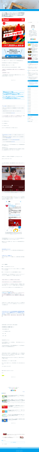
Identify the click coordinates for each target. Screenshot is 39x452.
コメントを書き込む (13, 442)
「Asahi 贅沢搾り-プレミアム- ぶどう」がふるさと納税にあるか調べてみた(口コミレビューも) (33, 65)
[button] (37, 22)
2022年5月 (29, 94)
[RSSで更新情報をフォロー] (15, 390)
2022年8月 (29, 89)
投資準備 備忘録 (30, 121)
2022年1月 (29, 100)
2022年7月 (29, 91)
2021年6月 (29, 111)
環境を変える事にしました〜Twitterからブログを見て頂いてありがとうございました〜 (33, 68)
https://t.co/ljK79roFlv (8, 137)
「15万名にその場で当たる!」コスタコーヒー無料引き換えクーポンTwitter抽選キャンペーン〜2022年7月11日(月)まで (33, 78)
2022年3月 (29, 97)
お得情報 (3, 375)
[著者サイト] (11, 390)
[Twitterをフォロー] (12, 390)
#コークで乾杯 (9, 134)
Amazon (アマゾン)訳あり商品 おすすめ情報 (33, 71)
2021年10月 (29, 105)
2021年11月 (29, 103)
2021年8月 (29, 108)
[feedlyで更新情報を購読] (14, 390)
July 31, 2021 (13, 141)
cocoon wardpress (30, 116)
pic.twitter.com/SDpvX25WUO (15, 139)
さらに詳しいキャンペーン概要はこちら (7, 255)
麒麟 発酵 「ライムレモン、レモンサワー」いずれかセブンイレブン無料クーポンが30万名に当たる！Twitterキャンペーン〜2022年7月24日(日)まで (33, 74)
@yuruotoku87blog (5, 134)
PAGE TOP (19, 447)
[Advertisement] (13, 85)
